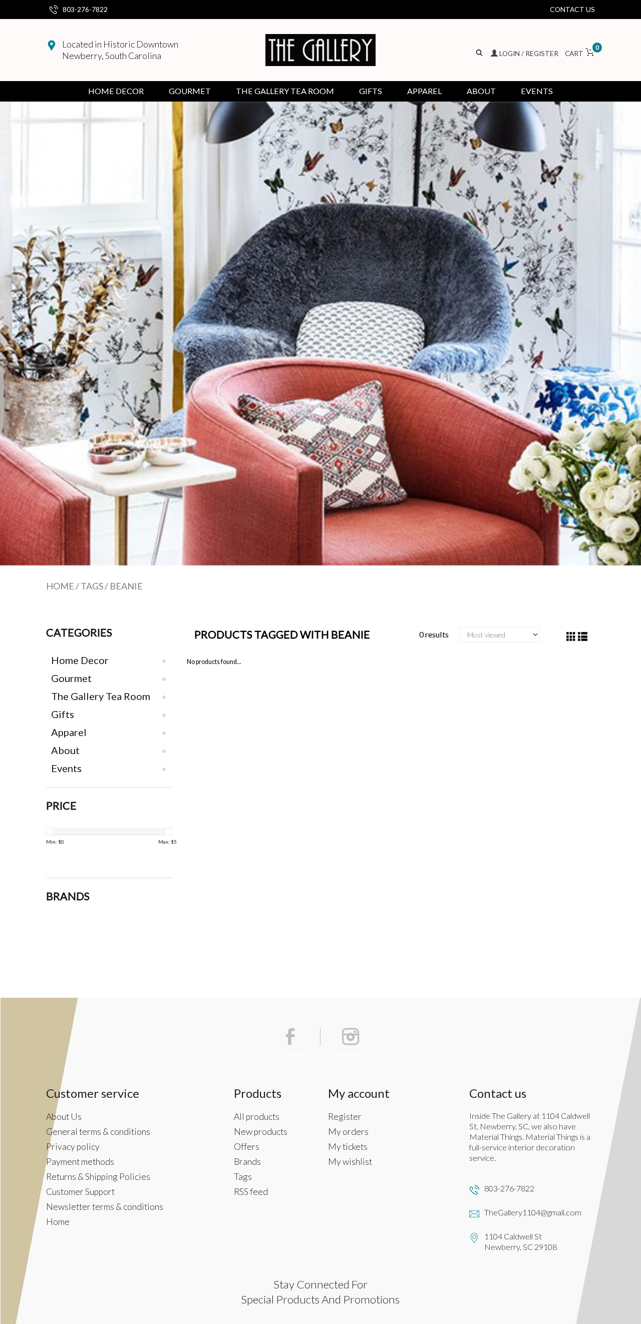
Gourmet (190, 91)
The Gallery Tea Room (285, 91)
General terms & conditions (98, 1131)
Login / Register (529, 53)
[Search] (480, 53)
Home (60, 585)
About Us (64, 1116)
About (481, 91)
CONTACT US (572, 9)
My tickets (348, 1146)
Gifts (370, 91)
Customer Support (80, 1191)
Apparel (424, 91)
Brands (247, 1161)
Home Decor (116, 91)
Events (537, 91)
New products (260, 1131)
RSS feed (251, 1191)
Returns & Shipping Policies (98, 1176)
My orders (348, 1131)
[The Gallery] (320, 50)
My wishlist (350, 1161)
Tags (92, 585)
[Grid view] (571, 636)
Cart (580, 53)
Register (345, 1116)
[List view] (582, 636)
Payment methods (80, 1161)
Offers (246, 1146)
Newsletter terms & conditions (104, 1206)
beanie (126, 585)
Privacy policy (73, 1146)
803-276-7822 (85, 9)
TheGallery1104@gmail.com (532, 1212)
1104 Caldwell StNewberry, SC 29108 (520, 1241)
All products (256, 1116)
